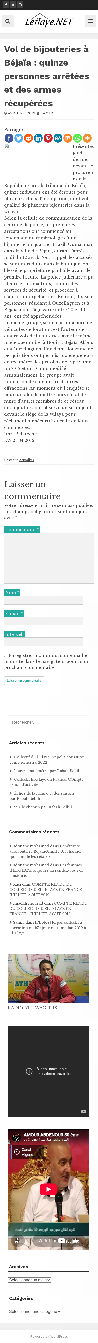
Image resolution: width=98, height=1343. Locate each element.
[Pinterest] (48, 138)
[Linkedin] (38, 138)
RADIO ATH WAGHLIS (32, 1007)
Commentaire (22, 529)
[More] (87, 138)
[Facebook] (9, 138)
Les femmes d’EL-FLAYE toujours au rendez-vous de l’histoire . (46, 870)
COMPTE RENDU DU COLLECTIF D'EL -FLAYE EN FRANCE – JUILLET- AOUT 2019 (47, 889)
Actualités (26, 460)
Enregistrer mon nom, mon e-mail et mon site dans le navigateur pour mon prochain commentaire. (46, 661)
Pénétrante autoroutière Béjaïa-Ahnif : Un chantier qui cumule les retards (45, 851)
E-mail (14, 613)
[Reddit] (28, 138)
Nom (12, 592)
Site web (14, 634)
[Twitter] (18, 138)
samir (46, 113)
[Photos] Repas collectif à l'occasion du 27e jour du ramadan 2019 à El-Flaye (47, 927)
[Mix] (67, 138)
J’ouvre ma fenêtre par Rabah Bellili (47, 771)
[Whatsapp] (77, 138)
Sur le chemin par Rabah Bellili (43, 807)
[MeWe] (58, 138)
